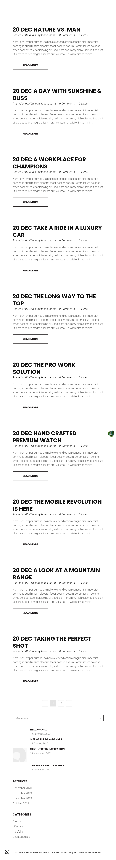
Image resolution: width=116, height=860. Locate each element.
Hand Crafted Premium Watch (44, 436)
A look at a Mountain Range (56, 573)
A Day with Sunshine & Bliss (57, 94)
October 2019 (21, 803)
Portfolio (18, 831)
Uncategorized (21, 836)
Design (17, 821)
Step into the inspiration (47, 749)
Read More (30, 65)
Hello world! (39, 729)
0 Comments (67, 35)
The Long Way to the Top (54, 299)
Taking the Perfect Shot (52, 642)
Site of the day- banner (46, 739)
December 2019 (22, 793)
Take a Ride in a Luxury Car (57, 231)
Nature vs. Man (57, 29)
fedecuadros (49, 35)
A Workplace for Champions (49, 162)
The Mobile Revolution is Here (57, 505)
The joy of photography (47, 765)
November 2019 (22, 798)
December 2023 (22, 788)
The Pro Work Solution (44, 368)
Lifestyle (18, 826)
